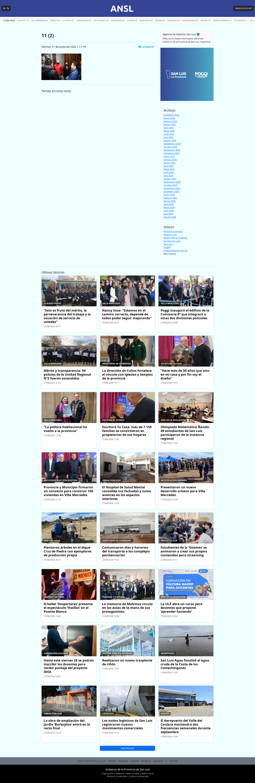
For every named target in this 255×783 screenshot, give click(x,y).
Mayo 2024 (169, 131)
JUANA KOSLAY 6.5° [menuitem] (84, 20)
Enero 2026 (169, 194)
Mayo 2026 (169, 207)
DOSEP (167, 247)
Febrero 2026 (170, 198)
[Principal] (6, 8)
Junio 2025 (169, 172)
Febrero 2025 (170, 159)
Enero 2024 (169, 118)
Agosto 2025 (170, 178)
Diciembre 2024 (171, 153)
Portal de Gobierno (173, 231)
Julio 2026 (168, 213)
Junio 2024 (169, 134)
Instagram (158, 760)
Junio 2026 (169, 210)
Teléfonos (120, 773)
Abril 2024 (169, 127)
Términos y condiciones (117, 776)
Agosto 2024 (170, 140)
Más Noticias (127, 748)
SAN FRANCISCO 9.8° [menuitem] (190, 20)
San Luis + (169, 244)
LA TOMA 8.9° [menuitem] (132, 20)
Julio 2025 (168, 175)
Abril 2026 (169, 204)
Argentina (123, 760)
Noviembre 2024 (172, 150)
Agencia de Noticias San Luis (92, 760)
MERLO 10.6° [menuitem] (55, 20)
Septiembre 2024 (172, 143)
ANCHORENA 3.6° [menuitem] (118, 20)
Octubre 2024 (170, 146)
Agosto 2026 (170, 217)
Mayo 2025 (169, 169)
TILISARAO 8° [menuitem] (160, 20)
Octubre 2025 (170, 185)
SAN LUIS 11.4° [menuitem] (23, 20)
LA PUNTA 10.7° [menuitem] (68, 20)
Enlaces (112, 760)
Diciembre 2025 (171, 191)
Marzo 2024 (169, 124)
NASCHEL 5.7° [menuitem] (206, 20)
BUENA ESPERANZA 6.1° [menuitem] (222, 20)
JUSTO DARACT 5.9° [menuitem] (101, 20)
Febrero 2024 (170, 121)
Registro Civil (170, 234)
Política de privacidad (139, 776)
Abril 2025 (169, 166)
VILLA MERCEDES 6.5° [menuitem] (39, 20)
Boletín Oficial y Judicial (175, 237)
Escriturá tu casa (172, 241)
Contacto (134, 760)
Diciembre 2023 (171, 115)
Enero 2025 (169, 156)
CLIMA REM (9, 20)
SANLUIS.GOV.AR (243, 8)
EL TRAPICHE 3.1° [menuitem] (241, 20)
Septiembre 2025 (172, 182)
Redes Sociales (132, 773)
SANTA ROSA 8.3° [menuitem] (146, 20)
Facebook (146, 760)
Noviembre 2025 (172, 188)
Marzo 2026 (169, 201)
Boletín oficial (148, 773)
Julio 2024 (168, 137)
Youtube (173, 760)
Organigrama (107, 773)
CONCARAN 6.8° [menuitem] (173, 20)
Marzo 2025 (169, 162)
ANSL (121, 8)
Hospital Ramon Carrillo (176, 250)
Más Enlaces (170, 253)
